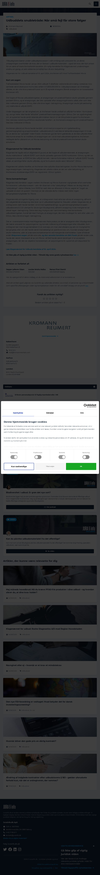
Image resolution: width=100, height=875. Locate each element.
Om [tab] (82, 413)
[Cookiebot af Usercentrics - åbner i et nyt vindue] (85, 406)
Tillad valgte (50, 466)
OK (81, 466)
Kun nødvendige (19, 466)
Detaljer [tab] (50, 413)
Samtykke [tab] (18, 413)
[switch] (38, 457)
